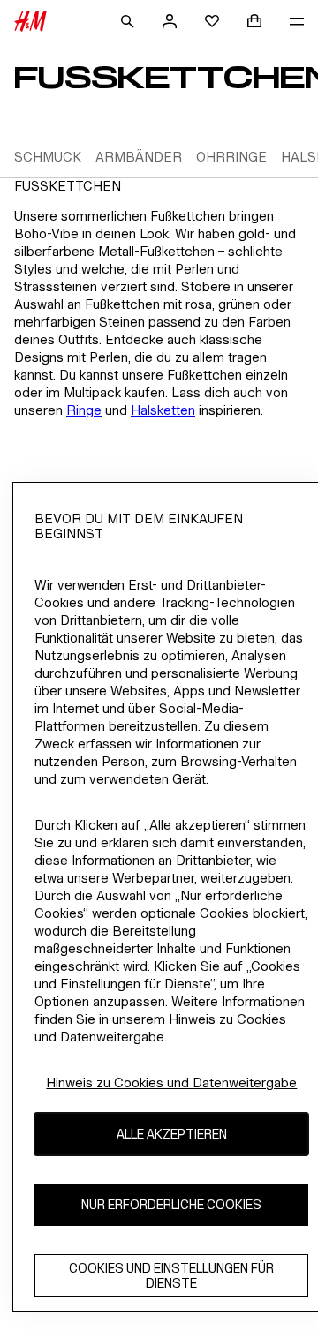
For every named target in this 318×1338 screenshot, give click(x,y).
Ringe (84, 409)
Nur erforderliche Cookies (171, 1204)
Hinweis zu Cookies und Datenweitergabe (171, 1082)
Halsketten (163, 409)
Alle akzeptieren (172, 1133)
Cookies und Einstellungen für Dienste (171, 1275)
